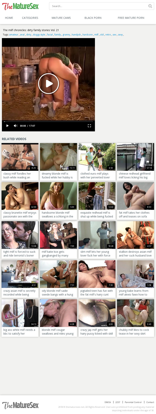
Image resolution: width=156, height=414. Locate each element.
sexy (120, 34)
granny (66, 34)
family (57, 34)
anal (22, 34)
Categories (30, 18)
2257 (117, 402)
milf (96, 34)
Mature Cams (61, 18)
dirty (28, 34)
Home (9, 18)
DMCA (108, 402)
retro (108, 34)
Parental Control (133, 402)
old (102, 34)
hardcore (88, 34)
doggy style (39, 34)
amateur (13, 34)
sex (114, 34)
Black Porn (92, 18)
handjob (76, 34)
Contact (150, 402)
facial (50, 34)
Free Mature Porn (131, 18)
